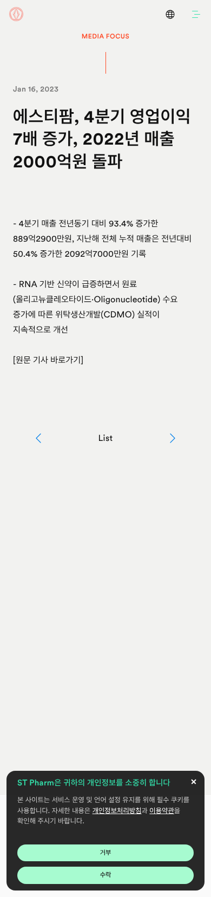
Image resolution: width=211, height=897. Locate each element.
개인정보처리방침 (117, 811)
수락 (105, 875)
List (105, 438)
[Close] (193, 781)
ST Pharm (16, 14)
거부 (105, 852)
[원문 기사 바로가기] (48, 360)
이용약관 (161, 811)
